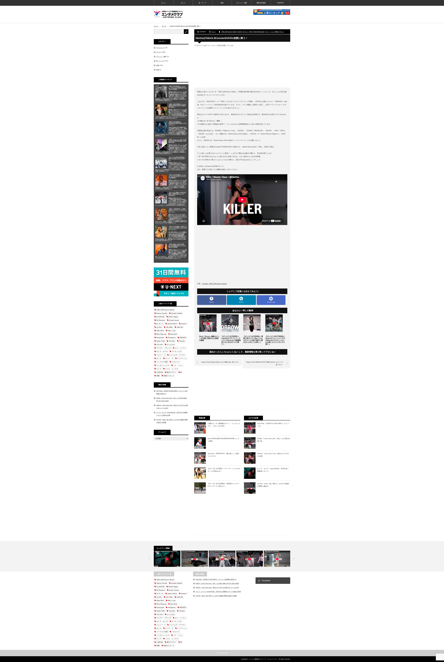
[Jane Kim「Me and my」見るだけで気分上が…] (222, 559)
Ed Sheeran (160, 320)
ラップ (158, 369)
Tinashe (182, 341)
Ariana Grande (161, 313)
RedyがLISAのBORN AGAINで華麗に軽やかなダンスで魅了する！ (264, 363)
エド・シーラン (180, 348)
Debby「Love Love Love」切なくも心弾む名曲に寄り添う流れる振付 (217, 583)
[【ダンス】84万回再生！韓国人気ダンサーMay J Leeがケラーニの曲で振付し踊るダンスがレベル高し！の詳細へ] (252, 332)
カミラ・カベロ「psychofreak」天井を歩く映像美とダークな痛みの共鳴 (218, 591)
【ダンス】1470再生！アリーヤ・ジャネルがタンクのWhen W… (224, 470)
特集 (157, 70)
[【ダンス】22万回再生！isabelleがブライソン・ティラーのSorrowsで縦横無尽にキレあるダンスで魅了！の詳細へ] (230, 332)
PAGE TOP (224, 653)
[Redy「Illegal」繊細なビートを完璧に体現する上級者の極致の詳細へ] (208, 332)
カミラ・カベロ (162, 351)
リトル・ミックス (171, 369)
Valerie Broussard (258, 32)
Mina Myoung (161, 334)
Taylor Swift (160, 341)
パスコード (176, 362)
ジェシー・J (160, 355)
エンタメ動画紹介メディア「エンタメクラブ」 (263, 659)
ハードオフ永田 (162, 362)
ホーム (163, 3)
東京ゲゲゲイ (171, 372)
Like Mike (169, 327)
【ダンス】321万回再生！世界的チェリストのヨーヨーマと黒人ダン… (223, 485)
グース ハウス (177, 351)
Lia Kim (159, 327)
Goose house (174, 320)
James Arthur (172, 324)
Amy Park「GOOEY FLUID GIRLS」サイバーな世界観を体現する (216, 579)
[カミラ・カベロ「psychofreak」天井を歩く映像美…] (167, 559)
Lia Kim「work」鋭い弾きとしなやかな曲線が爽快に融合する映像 (216, 596)
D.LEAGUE (160, 317)
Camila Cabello (176, 313)
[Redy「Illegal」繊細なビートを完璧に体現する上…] (249, 559)
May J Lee (171, 331)
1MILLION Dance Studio (229, 32)
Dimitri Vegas (173, 317)
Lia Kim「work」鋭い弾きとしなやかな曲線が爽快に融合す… (273, 485)
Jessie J (184, 324)
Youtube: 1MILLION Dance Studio (214, 284)
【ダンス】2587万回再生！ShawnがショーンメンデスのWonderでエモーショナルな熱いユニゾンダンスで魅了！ (275, 340)
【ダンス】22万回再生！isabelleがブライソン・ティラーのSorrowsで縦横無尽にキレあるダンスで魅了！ (231, 340)
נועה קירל (159, 344)
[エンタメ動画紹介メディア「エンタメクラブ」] (168, 14)
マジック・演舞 (241, 3)
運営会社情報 (261, 3)
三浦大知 (159, 372)
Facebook (266, 581)
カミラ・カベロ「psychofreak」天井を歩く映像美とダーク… (273, 470)
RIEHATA (182, 337)
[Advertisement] (242, 67)
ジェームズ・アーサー (177, 355)
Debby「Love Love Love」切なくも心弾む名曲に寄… (273, 440)
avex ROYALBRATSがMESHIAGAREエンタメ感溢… (223, 440)
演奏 (222, 3)
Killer (250, 32)
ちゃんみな (171, 344)
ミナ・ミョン (178, 365)
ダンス (183, 3)
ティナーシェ (182, 358)
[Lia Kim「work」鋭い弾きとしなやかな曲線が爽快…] (194, 559)
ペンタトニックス (162, 365)
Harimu (239, 32)
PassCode (160, 337)
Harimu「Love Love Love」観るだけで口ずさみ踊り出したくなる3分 (217, 587)
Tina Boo (172, 341)
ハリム (272, 32)
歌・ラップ (202, 3)
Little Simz (160, 331)
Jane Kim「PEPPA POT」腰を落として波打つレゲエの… (223, 455)
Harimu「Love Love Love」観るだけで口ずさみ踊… (273, 455)
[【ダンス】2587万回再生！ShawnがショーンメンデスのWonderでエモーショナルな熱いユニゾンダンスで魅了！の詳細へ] (274, 332)
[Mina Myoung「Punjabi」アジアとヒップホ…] (277, 559)
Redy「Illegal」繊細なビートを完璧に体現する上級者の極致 (209, 338)
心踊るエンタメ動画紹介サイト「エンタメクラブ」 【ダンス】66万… (224, 425)
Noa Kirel (173, 334)
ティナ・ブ (169, 358)
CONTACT (280, 3)
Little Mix (180, 327)
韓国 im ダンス (279, 32)
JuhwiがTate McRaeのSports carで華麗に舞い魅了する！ (220, 362)
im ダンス (246, 32)
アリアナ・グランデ (163, 348)
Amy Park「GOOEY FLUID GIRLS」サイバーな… (273, 425)
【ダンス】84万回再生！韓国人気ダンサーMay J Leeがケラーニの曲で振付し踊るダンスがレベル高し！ (253, 339)
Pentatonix (172, 337)
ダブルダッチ (160, 48)
